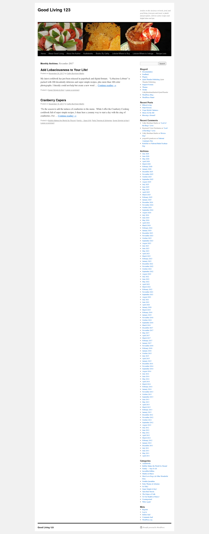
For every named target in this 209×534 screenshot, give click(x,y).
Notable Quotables (148, 481)
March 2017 (146, 338)
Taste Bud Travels (148, 491)
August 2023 (146, 243)
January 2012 (146, 443)
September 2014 (147, 368)
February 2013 (147, 409)
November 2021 (147, 292)
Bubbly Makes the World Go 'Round (62, 120)
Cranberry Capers (53, 100)
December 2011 (147, 445)
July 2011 (145, 448)
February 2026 (147, 166)
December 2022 (147, 264)
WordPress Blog (147, 95)
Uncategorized (147, 499)
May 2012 (145, 432)
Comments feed (147, 517)
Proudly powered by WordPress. (154, 527)
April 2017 (146, 335)
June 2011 (145, 450)
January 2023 (146, 261)
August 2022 (146, 274)
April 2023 (146, 253)
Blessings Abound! (148, 115)
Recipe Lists (161, 53)
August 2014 (146, 371)
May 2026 (145, 159)
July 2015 (145, 356)
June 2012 (145, 430)
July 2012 (145, 427)
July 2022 (145, 276)
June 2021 (145, 302)
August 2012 (146, 425)
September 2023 (147, 240)
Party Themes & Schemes (102, 120)
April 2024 (146, 223)
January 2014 (146, 389)
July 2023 (145, 246)
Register (145, 509)
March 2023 (146, 256)
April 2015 (146, 358)
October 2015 (147, 353)
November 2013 (147, 392)
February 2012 (147, 440)
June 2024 (145, 217)
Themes (145, 87)
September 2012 (147, 422)
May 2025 (145, 189)
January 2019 (146, 315)
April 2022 (146, 284)
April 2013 (146, 404)
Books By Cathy (102, 53)
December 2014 (147, 363)
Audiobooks (88, 53)
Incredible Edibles (148, 471)
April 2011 (146, 456)
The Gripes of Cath (148, 494)
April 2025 (146, 192)
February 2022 (147, 289)
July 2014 (145, 374)
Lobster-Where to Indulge (143, 53)
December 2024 (147, 202)
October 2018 (147, 320)
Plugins (144, 77)
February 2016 (147, 348)
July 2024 (145, 215)
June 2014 (145, 376)
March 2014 (146, 384)
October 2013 (147, 394)
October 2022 (147, 269)
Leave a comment (72, 90)
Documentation (147, 72)
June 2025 (145, 187)
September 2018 (147, 322)
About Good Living (56, 53)
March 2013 (146, 407)
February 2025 (147, 197)
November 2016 (147, 345)
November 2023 (147, 235)
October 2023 (147, 238)
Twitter (144, 89)
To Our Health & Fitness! (151, 496)
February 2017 (147, 340)
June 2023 (145, 248)
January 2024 (146, 230)
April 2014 (146, 381)
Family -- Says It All (83, 120)
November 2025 (147, 174)
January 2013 (146, 412)
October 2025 (147, 176)
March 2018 (146, 325)
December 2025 (147, 171)
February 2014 (147, 386)
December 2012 (147, 415)
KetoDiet (145, 143)
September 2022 (147, 271)
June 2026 (145, 156)
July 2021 (145, 299)
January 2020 (146, 307)
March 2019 (146, 310)
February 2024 (147, 228)
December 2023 (147, 233)
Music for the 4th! (148, 112)
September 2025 (147, 179)
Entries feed (146, 514)
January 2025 (146, 200)
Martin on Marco (148, 473)
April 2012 (146, 435)
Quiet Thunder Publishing (151, 79)
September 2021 (147, 294)
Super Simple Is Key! (56, 90)
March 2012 (146, 438)
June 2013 (145, 399)
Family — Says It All (149, 468)
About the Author (73, 53)
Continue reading (107, 85)
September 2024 (147, 210)
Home (43, 53)
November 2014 (147, 366)
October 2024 (147, 207)
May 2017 (145, 333)
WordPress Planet (148, 97)
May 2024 (145, 220)
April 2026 (146, 161)
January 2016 (146, 351)
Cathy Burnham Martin (75, 73)
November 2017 (147, 330)
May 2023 (145, 251)
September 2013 (147, 397)
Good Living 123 (54, 10)
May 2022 (145, 281)
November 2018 (147, 317)
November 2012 (147, 417)
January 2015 (146, 361)
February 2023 (147, 258)
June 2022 (145, 279)
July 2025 (145, 184)
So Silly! (145, 486)
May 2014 (145, 379)
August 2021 (146, 297)
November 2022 (147, 266)
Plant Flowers (147, 107)
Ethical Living (147, 105)
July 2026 (145, 153)
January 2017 (146, 343)
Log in (144, 512)
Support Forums (147, 84)
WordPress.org (147, 519)
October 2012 (147, 420)
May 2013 (145, 402)
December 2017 (147, 328)
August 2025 (146, 182)
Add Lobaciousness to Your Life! (64, 70)
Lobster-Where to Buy (121, 53)
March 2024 (146, 225)
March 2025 (146, 194)
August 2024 (146, 212)
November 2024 (147, 205)
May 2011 (145, 453)
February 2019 (147, 312)
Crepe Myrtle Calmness (150, 110)
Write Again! (146, 502)
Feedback (145, 74)
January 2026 (146, 169)
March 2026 (146, 164)
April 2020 (146, 304)
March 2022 (146, 287)
